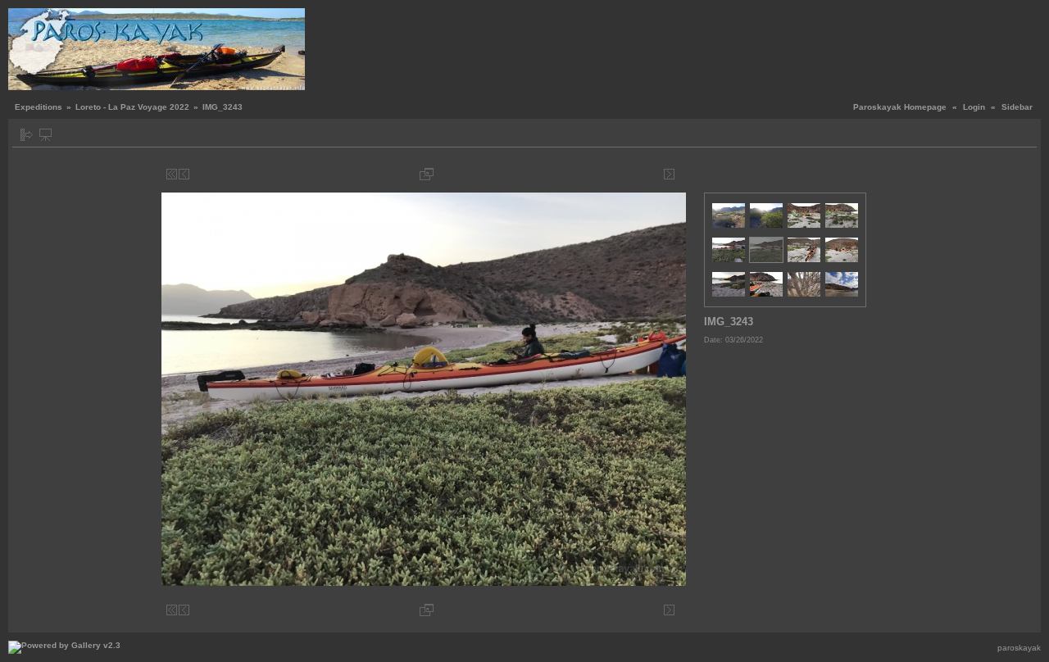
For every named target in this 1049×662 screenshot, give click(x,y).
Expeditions (38, 106)
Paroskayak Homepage (900, 106)
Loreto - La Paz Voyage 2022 (132, 106)
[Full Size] (427, 174)
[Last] (681, 174)
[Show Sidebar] (26, 135)
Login (974, 106)
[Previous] (184, 174)
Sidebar (1017, 106)
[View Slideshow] (45, 135)
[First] (172, 174)
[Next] (669, 174)
